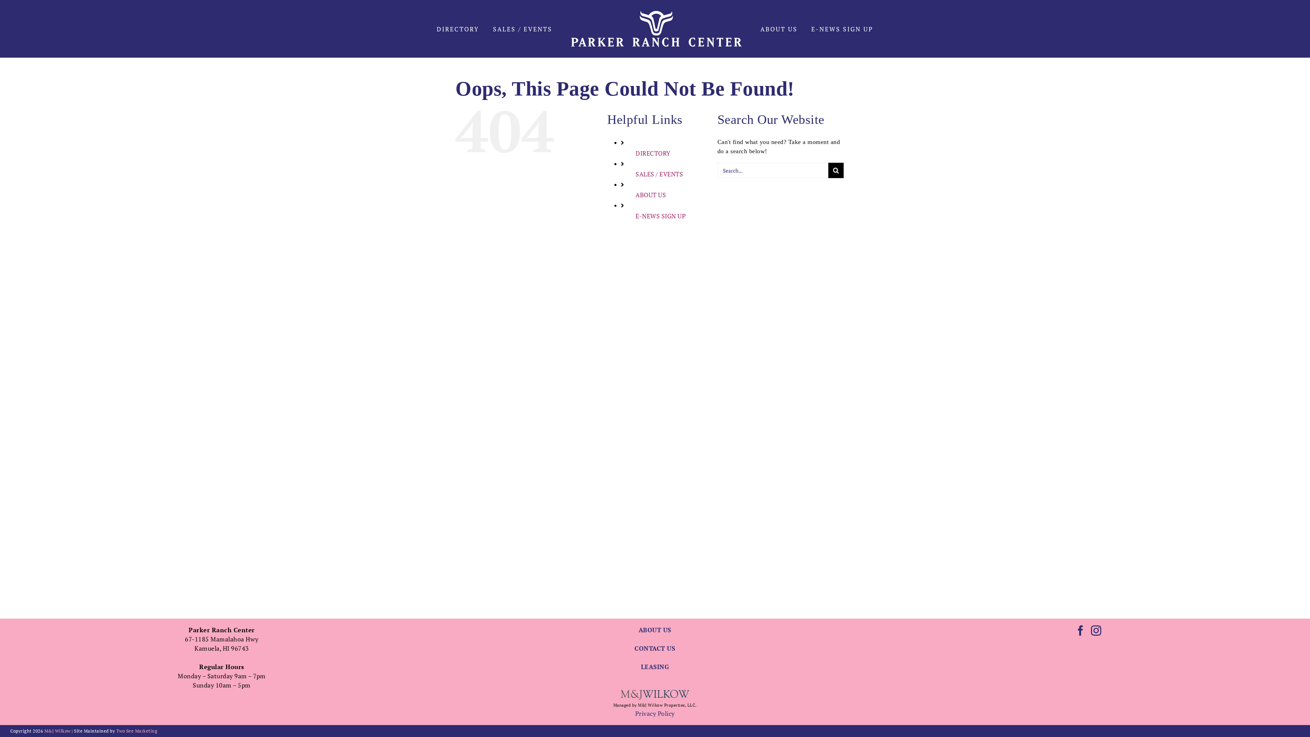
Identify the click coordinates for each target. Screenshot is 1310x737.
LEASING (655, 667)
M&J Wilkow (57, 731)
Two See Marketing (137, 731)
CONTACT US (655, 648)
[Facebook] (1080, 630)
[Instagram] (1096, 630)
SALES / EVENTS (659, 174)
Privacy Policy (655, 713)
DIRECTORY (653, 153)
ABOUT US (651, 195)
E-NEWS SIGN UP (661, 216)
